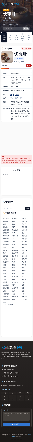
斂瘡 (4, 303)
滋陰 (23, 233)
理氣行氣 (24, 236)
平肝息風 (24, 239)
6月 (13, 396)
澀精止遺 (24, 256)
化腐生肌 (6, 242)
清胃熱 (24, 265)
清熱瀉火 (6, 227)
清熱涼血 (6, 221)
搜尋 (27, 208)
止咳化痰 (24, 230)
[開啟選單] (29, 4)
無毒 (17, 94)
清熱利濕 (6, 288)
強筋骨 (24, 271)
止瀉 (23, 294)
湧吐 (13, 247)
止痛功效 (6, 294)
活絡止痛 (24, 221)
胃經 (16, 98)
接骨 (23, 285)
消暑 (13, 279)
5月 (5, 396)
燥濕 (4, 273)
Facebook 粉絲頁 (9, 369)
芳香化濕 (6, 236)
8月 (28, 396)
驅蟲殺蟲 (6, 244)
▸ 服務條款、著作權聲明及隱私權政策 (12, 385)
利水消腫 (24, 297)
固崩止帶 (6, 262)
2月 (13, 393)
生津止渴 (24, 250)
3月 (20, 393)
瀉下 (13, 227)
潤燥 (4, 247)
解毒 (23, 276)
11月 (20, 399)
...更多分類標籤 (8, 305)
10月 (12, 399)
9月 (5, 399)
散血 (23, 268)
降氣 (23, 291)
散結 (13, 244)
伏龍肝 (16, 24)
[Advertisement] (16, 138)
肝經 (20, 98)
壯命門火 (15, 276)
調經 (13, 285)
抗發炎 (5, 282)
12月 (28, 399)
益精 (13, 259)
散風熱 (24, 218)
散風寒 (14, 218)
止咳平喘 (15, 288)
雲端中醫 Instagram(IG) (11, 376)
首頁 (4, 24)
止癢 (13, 291)
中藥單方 (9, 24)
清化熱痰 (6, 297)
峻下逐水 (24, 242)
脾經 (11, 98)
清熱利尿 (15, 250)
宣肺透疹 (15, 282)
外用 (23, 247)
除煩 (13, 262)
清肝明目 (6, 256)
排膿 (13, 271)
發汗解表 (6, 218)
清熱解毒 (24, 227)
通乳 (23, 273)
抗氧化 (24, 282)
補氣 (13, 221)
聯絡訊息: (6, 410)
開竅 (13, 242)
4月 (28, 393)
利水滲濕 (15, 236)
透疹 (4, 268)
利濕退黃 (15, 297)
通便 (13, 268)
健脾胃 (5, 250)
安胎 (23, 253)
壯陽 (4, 265)
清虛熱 (24, 224)
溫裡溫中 (6, 233)
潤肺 (23, 288)
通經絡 (5, 259)
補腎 (13, 300)
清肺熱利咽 (6, 300)
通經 (4, 253)
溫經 (13, 294)
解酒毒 (24, 262)
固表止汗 (24, 300)
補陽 (4, 224)
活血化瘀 (15, 230)
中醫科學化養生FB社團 (11, 373)
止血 (13, 233)
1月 (5, 393)
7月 (20, 396)
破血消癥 (6, 285)
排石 (4, 276)
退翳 (13, 273)
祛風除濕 (6, 230)
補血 (13, 224)
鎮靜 (4, 271)
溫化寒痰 (24, 259)
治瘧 (4, 291)
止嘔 (4, 279)
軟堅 (13, 265)
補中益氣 (15, 256)
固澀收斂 (24, 244)
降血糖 (24, 279)
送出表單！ (17, 424)
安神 (13, 239)
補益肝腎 (15, 253)
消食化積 (6, 239)
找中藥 (26, 28)
